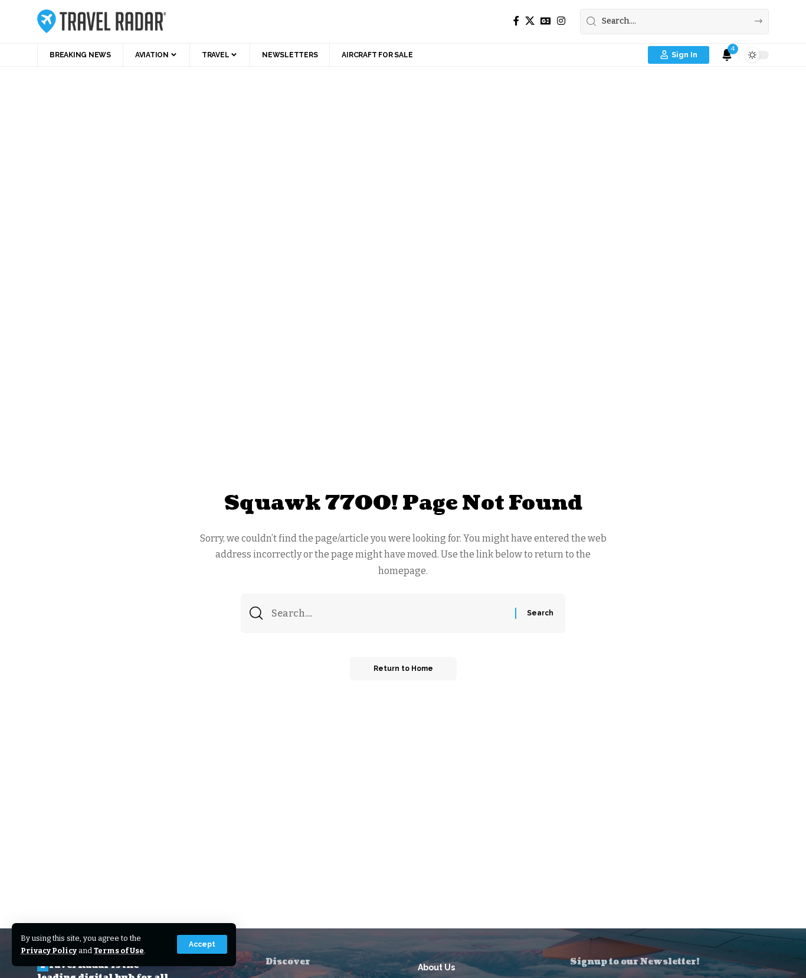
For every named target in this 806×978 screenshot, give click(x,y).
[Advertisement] (403, 155)
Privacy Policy (49, 950)
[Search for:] (389, 613)
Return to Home (403, 668)
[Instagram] (561, 21)
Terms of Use (119, 950)
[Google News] (546, 21)
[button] (202, 944)
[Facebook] (516, 21)
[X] (530, 21)
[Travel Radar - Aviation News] (101, 21)
